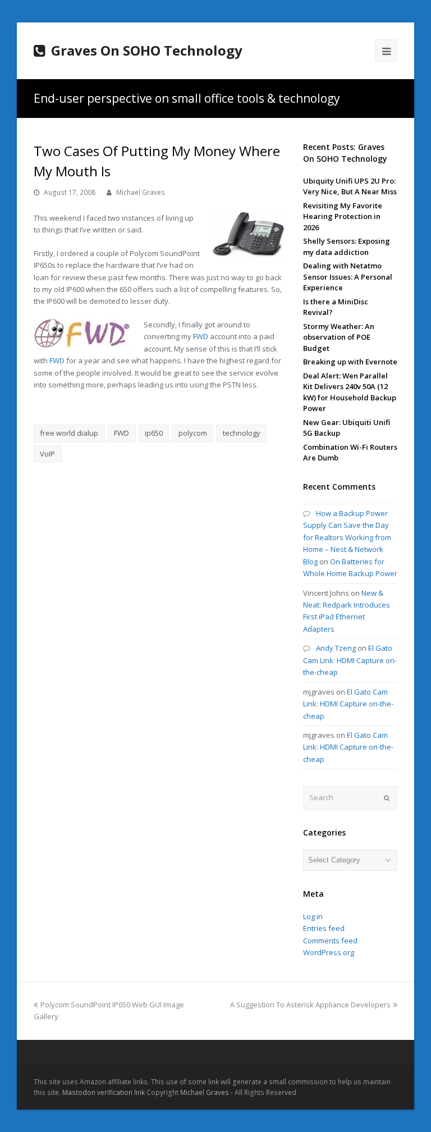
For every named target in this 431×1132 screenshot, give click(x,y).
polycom (192, 433)
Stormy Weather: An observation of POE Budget (338, 337)
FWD (200, 336)
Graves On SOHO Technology (146, 50)
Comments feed (330, 940)
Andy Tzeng (336, 648)
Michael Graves (140, 192)
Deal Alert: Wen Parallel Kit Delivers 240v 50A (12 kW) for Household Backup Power (349, 392)
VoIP (47, 454)
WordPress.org (328, 952)
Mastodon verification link (103, 1092)
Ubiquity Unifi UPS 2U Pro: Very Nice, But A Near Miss (350, 186)
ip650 (154, 433)
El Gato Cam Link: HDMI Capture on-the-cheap (350, 660)
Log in (313, 916)
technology (241, 433)
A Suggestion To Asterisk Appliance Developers (310, 1004)
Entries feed (324, 928)
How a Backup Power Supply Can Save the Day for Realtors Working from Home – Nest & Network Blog (347, 537)
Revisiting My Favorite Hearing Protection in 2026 (342, 216)
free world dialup (69, 433)
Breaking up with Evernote (350, 362)
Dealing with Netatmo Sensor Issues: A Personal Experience (347, 277)
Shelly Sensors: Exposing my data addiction (346, 246)
